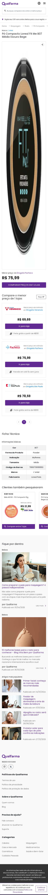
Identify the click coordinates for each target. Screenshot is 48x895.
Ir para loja (24, 326)
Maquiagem (16, 26)
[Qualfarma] (10, 4)
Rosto (27, 26)
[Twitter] (10, 766)
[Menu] (44, 3)
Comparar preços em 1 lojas (24, 284)
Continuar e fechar (41, 888)
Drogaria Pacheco (25, 273)
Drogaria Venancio (34, 310)
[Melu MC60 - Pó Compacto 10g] (11, 511)
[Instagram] (4, 766)
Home (4, 26)
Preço (40, 297)
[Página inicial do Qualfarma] (24, 756)
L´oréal (10, 30)
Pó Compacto (39, 26)
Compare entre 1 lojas (16, 526)
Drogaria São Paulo (34, 386)
